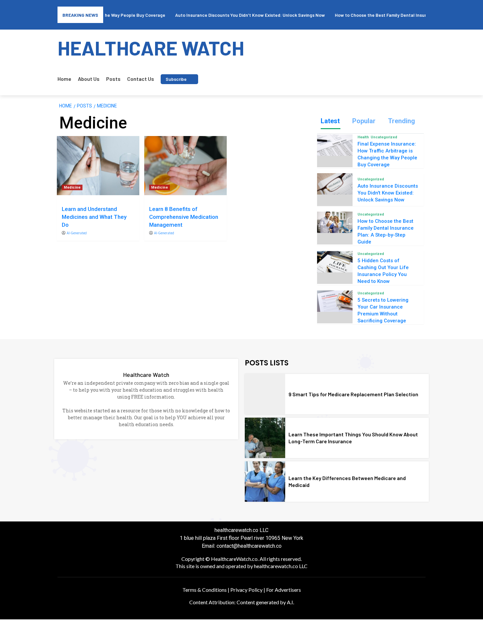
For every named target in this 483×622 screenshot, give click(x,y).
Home (64, 79)
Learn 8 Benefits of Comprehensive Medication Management (183, 217)
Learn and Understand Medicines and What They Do (94, 217)
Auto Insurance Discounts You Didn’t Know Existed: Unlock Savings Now (387, 193)
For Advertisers (283, 590)
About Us (89, 79)
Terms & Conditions (204, 590)
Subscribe (176, 79)
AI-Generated (77, 233)
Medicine (72, 187)
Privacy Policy (246, 590)
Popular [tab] (364, 121)
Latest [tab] (330, 121)
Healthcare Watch (146, 374)
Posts (113, 79)
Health (363, 137)
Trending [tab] (401, 121)
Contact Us (140, 79)
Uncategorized (384, 137)
